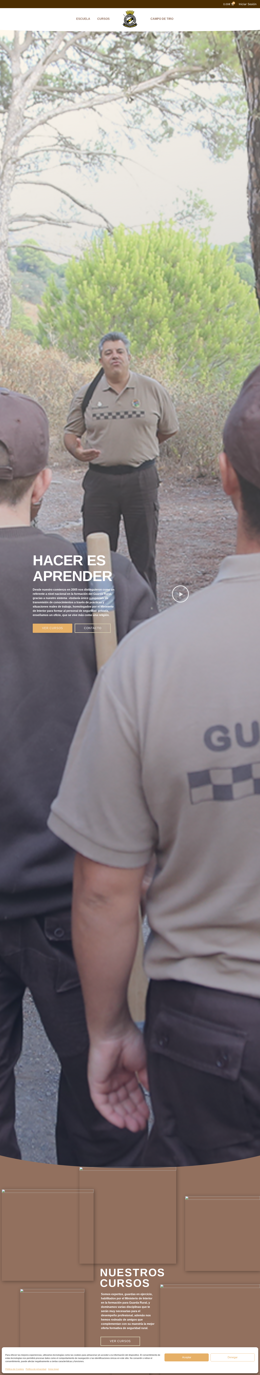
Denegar (233, 1357)
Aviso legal (53, 1369)
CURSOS (103, 18)
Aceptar (186, 1357)
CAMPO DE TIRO (162, 18)
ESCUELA (83, 18)
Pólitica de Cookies (14, 1369)
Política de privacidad (36, 1369)
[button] (180, 594)
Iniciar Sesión (247, 4)
